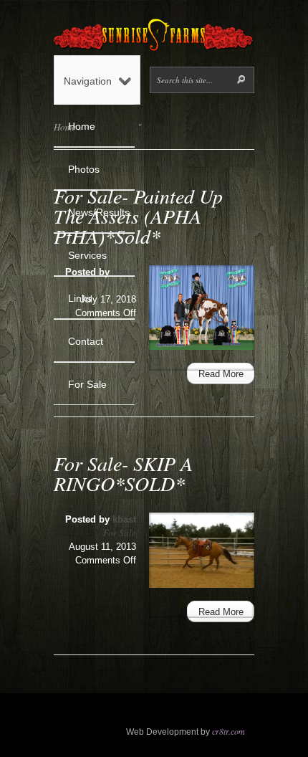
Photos (84, 169)
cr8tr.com (228, 731)
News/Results (99, 212)
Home (81, 126)
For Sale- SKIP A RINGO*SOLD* (123, 473)
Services (87, 255)
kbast (124, 519)
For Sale (87, 384)
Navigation (88, 81)
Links (80, 298)
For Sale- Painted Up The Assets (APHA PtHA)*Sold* (138, 215)
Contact (85, 341)
